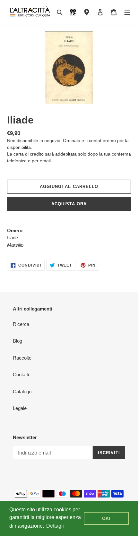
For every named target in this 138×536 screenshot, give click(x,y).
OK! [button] (106, 518)
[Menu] (127, 12)
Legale (20, 408)
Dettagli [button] (55, 526)
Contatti (21, 374)
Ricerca (21, 324)
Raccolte (22, 358)
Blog (17, 341)
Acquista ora (69, 203)
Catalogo (22, 391)
